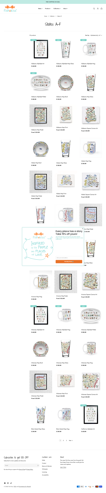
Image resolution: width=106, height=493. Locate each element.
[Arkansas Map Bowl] (40, 348)
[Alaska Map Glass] (65, 148)
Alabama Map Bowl (62, 97)
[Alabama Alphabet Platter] (40, 82)
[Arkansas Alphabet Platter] (90, 315)
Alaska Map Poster (36, 196)
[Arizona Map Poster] (65, 282)
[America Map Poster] (90, 215)
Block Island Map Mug (62, 429)
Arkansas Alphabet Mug (63, 330)
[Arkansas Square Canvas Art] (90, 381)
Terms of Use (22, 469)
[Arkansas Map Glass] (65, 348)
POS (15, 486)
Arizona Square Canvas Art (89, 294)
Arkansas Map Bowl (37, 363)
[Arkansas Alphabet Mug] (65, 315)
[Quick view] (50, 41)
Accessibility (45, 475)
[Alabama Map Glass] (90, 82)
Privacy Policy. (29, 469)
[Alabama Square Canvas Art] (90, 115)
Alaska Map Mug (86, 161)
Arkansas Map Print (62, 393)
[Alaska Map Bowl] (40, 148)
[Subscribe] (38, 465)
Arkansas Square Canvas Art (89, 394)
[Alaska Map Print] (65, 181)
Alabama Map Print (62, 127)
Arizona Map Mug (36, 297)
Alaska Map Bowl (36, 163)
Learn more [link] (63, 467)
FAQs (43, 460)
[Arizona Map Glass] (90, 248)
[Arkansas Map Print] (65, 380)
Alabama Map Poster (37, 130)
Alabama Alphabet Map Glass (65, 64)
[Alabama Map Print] (65, 114)
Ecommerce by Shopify (25, 486)
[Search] (94, 8)
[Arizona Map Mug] (40, 282)
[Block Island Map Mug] (65, 415)
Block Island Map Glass (38, 429)
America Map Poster (87, 229)
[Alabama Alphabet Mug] (90, 49)
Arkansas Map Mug (87, 363)
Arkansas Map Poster (37, 396)
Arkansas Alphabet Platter (88, 330)
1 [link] (60, 440)
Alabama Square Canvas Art (89, 128)
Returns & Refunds (47, 466)
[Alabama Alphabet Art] (40, 49)
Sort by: (87, 35)
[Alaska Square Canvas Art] (90, 181)
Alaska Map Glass (61, 163)
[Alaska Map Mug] (90, 147)
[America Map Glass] (40, 215)
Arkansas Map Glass (62, 363)
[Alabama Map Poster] (40, 115)
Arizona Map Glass (86, 263)
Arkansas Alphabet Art (37, 330)
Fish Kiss (11, 486)
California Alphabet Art (88, 429)
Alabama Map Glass (87, 97)
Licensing (44, 472)
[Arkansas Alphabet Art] (40, 315)
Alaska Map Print (61, 194)
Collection (52, 16)
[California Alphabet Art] (90, 415)
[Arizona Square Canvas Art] (90, 281)
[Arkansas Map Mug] (90, 348)
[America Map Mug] (65, 215)
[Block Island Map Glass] (40, 415)
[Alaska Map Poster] (40, 182)
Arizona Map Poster (62, 296)
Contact (44, 463)
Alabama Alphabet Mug (88, 64)
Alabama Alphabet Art (37, 64)
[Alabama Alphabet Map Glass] (65, 49)
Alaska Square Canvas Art (88, 195)
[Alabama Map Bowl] (65, 82)
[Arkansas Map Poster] (40, 381)
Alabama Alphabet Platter (38, 97)
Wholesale (45, 469)
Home (45, 16)
